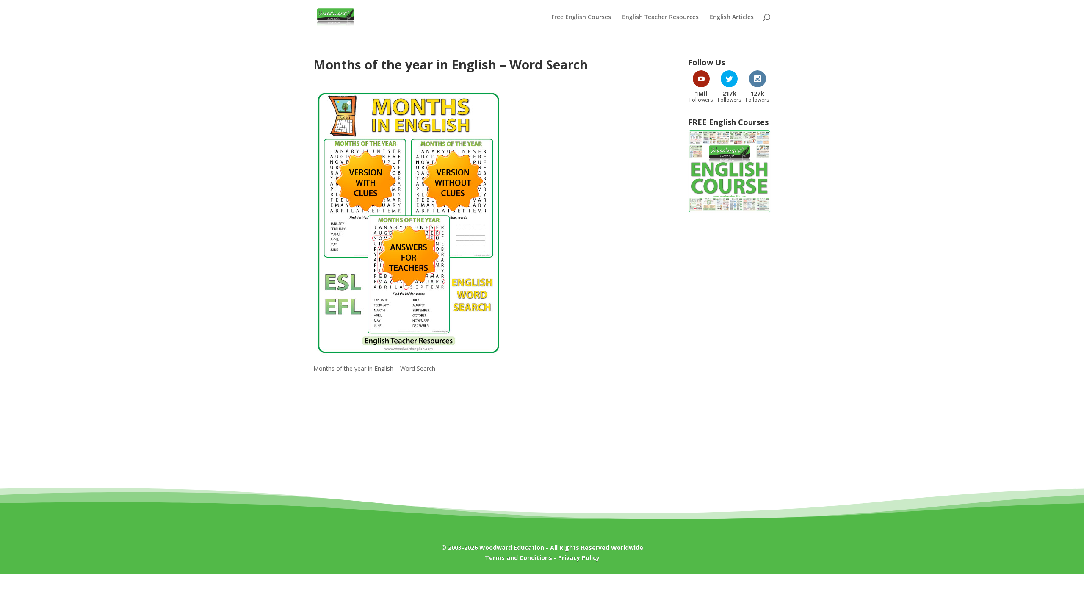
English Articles (732, 17)
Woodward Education (511, 547)
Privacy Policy (579, 558)
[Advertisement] (729, 355)
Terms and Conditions (518, 558)
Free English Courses (581, 17)
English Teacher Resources (660, 17)
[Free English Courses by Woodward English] (729, 210)
